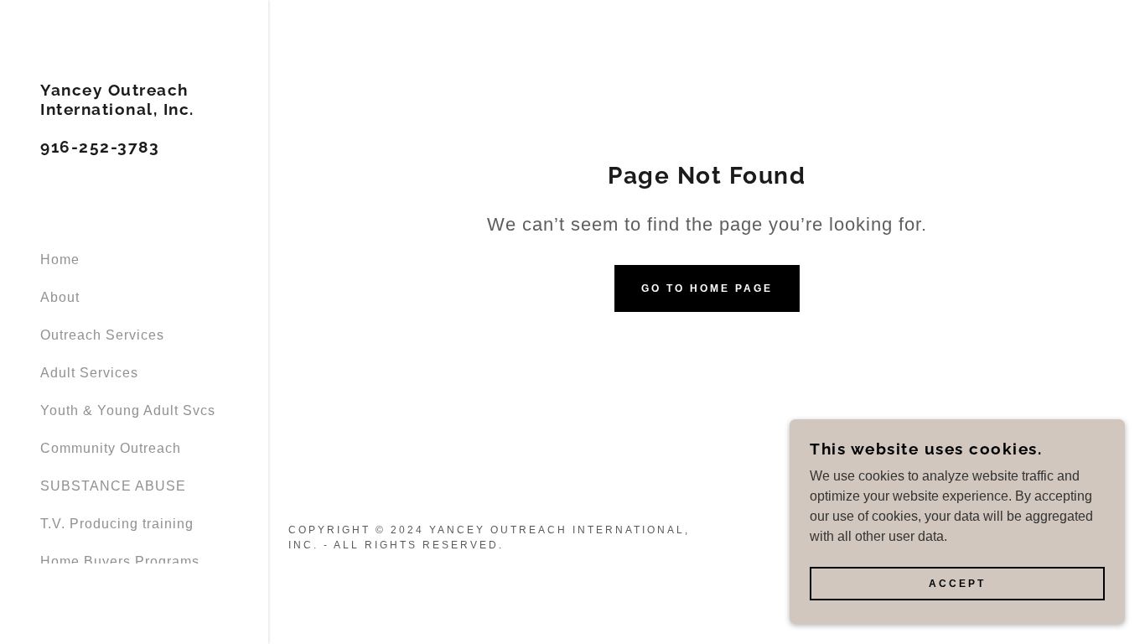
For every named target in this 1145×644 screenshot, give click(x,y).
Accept (957, 583)
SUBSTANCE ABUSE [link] (113, 486)
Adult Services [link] (89, 373)
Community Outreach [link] (110, 448)
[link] (134, 148)
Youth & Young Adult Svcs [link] (127, 410)
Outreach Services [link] (102, 335)
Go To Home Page (707, 288)
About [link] (60, 297)
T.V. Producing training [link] (117, 524)
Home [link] (60, 259)
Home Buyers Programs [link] (119, 561)
